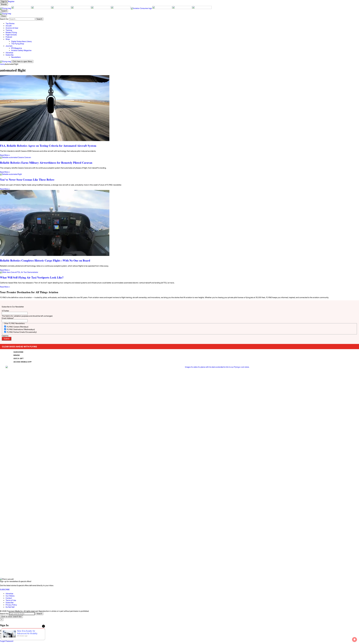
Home (2, 64)
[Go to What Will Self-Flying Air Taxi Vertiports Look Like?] (179, 272)
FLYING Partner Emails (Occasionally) (22, 332)
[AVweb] (61, 8)
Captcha (5, 336)
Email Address (8, 318)
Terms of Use (11, 600)
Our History (10, 596)
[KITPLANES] (101, 8)
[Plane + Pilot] (121, 8)
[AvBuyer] (81, 8)
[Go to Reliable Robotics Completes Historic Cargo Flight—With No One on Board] (179, 223)
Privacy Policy (11, 605)
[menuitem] (182, 23)
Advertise (9, 593)
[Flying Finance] (162, 8)
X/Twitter (5, 311)
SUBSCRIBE (18, 352)
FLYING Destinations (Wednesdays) (21, 329)
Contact (9, 598)
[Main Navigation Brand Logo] (5, 13)
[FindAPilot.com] (182, 8)
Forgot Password (6, 641)
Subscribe (9, 602)
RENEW (16, 355)
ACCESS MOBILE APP (22, 362)
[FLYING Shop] (202, 8)
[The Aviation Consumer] (141, 8)
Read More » (5, 155)
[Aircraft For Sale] (21, 8)
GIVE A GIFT (18, 358)
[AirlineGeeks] (41, 8)
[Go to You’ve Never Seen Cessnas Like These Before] (179, 174)
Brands (4, 4)
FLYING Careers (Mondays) (17, 327)
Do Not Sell (10, 607)
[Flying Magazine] (5, 8)
